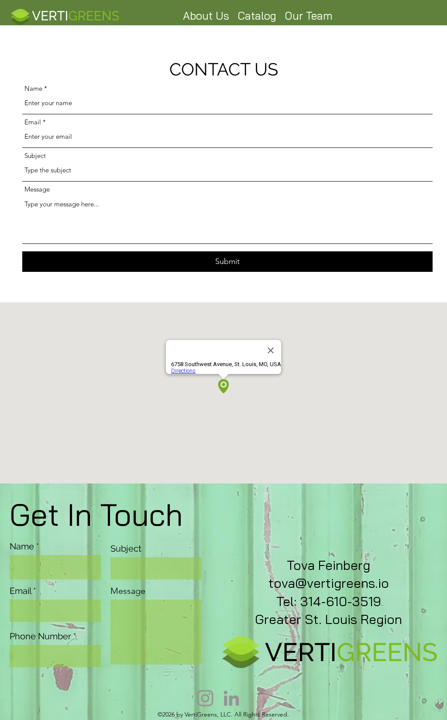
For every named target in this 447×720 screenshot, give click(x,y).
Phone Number (40, 636)
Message (37, 189)
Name (33, 88)
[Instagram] (205, 698)
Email (32, 122)
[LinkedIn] (231, 698)
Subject (35, 155)
